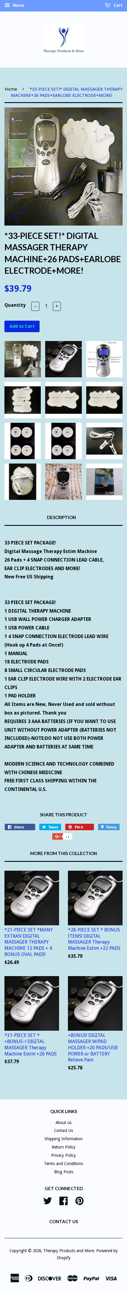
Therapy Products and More (68, 1250)
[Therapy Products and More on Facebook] (63, 1200)
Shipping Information (63, 1138)
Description (61, 517)
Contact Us (63, 1130)
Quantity (15, 305)
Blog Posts (63, 1171)
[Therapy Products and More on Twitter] (47, 1200)
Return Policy (64, 1147)
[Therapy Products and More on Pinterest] (79, 1200)
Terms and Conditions (63, 1163)
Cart (118, 5)
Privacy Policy (63, 1155)
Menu (18, 5)
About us (63, 1122)
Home (11, 89)
